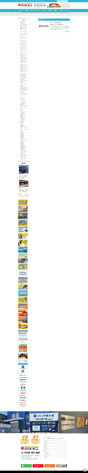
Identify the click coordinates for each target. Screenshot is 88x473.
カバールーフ (22, 98)
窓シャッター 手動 (23, 31)
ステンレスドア (22, 102)
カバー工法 (22, 120)
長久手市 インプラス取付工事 (56, 24)
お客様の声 (45, 445)
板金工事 (21, 137)
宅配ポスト (22, 114)
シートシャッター (23, 41)
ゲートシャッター (23, 45)
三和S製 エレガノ (23, 87)
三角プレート (22, 119)
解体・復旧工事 (22, 147)
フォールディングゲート (24, 50)
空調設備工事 (22, 146)
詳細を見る (67, 31)
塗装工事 (21, 135)
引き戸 (21, 131)
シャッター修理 (22, 93)
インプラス (56, 22)
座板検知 (21, 125)
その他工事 (59, 22)
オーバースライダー (23, 40)
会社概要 (45, 447)
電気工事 (21, 145)
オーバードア (22, 46)
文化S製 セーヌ (22, 60)
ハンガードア (22, 49)
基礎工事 (21, 136)
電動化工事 (22, 115)
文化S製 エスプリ (23, 70)
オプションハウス (23, 151)
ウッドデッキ (22, 111)
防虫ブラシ (22, 124)
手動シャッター (22, 26)
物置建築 (21, 104)
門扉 (21, 110)
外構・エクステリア (23, 108)
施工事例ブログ (46, 449)
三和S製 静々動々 (23, 88)
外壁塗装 (21, 132)
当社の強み (45, 441)
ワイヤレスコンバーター (24, 94)
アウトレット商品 (23, 157)
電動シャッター (22, 27)
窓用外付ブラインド (23, 34)
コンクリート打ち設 (23, 140)
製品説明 (21, 121)
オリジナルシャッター (47, 443)
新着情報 (21, 22)
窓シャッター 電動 (23, 33)
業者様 (21, 152)
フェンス (21, 99)
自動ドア (21, 92)
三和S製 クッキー (23, 59)
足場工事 (21, 142)
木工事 (21, 141)
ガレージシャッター (23, 38)
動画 (21, 116)
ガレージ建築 (22, 103)
